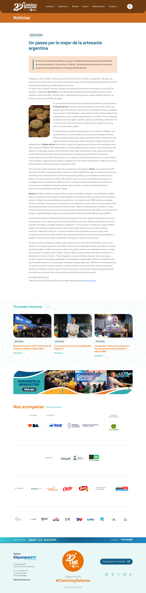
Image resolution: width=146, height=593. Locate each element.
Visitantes (50, 6)
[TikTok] (130, 574)
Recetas (75, 6)
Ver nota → (18, 353)
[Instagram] (106, 574)
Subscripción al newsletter (114, 561)
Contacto (112, 6)
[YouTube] (124, 574)
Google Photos (90, 280)
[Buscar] (130, 6)
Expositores (62, 6)
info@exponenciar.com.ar (21, 580)
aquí (47, 277)
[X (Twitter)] (118, 574)
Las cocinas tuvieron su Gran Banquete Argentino (72, 347)
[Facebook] (112, 574)
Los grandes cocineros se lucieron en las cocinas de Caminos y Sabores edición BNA (112, 349)
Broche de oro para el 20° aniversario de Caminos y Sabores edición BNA (32, 347)
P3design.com (77, 587)
